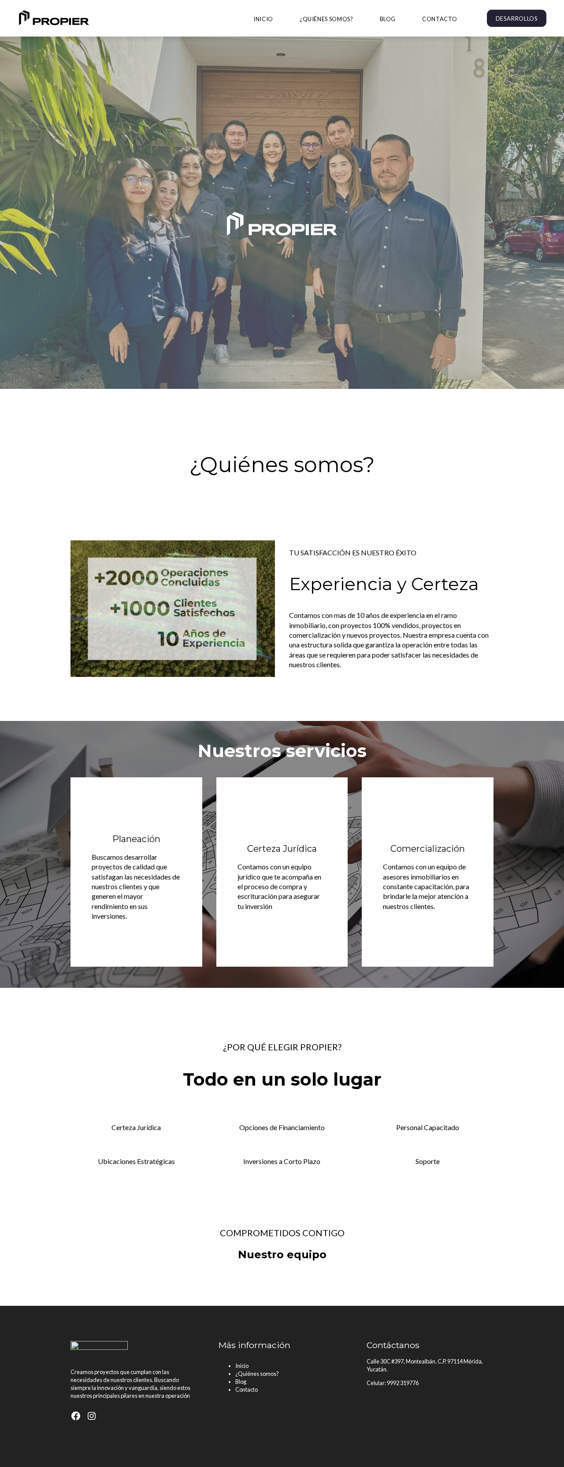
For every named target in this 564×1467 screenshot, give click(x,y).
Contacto (439, 18)
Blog (388, 18)
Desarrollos (517, 18)
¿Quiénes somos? (326, 18)
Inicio (263, 18)
